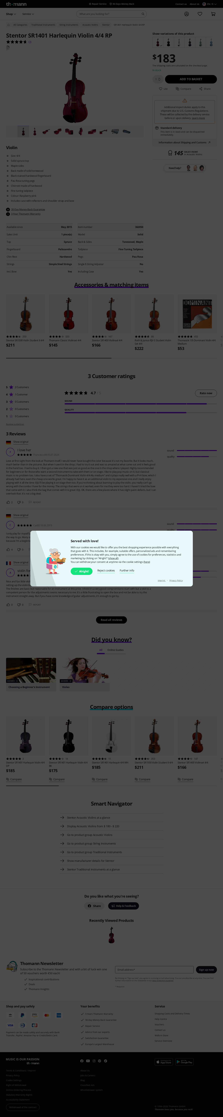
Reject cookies (106, 570)
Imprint (162, 580)
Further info (127, 570)
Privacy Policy (176, 580)
